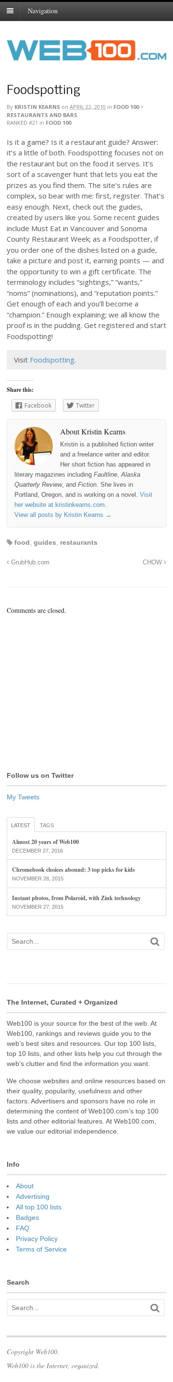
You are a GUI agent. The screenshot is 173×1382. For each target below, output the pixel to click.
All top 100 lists (39, 1207)
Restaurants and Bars (42, 114)
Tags (47, 825)
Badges (27, 1217)
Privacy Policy (37, 1238)
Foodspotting (43, 90)
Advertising (32, 1196)
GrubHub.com (29, 562)
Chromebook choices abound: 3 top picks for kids (73, 870)
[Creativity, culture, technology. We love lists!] (86, 55)
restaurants (79, 542)
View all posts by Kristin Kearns (62, 514)
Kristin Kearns (37, 106)
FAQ (22, 1228)
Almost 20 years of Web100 (45, 842)
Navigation (43, 10)
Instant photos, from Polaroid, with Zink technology (76, 898)
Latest (20, 825)
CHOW (153, 562)
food (22, 542)
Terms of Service (41, 1249)
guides (45, 542)
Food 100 (126, 106)
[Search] (154, 942)
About (25, 1186)
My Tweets (23, 797)
